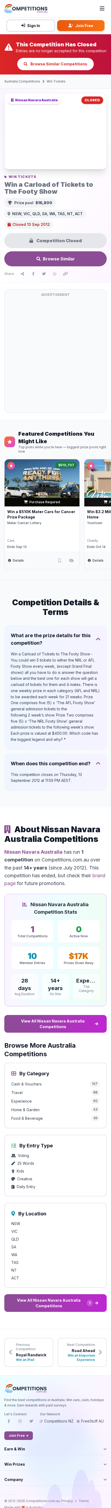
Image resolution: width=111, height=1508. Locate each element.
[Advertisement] (55, 354)
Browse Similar (59, 259)
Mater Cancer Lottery (24, 523)
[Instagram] (20, 1423)
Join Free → (19, 1436)
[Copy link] (65, 274)
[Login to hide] (71, 560)
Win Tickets (56, 81)
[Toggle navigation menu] (102, 8)
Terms (84, 1501)
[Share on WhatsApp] (54, 274)
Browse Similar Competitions (58, 64)
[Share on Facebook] (33, 274)
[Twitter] (31, 1423)
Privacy (67, 1501)
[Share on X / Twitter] (44, 274)
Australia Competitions (22, 81)
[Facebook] (8, 1423)
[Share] (22, 274)
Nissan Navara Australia (33, 852)
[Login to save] (59, 560)
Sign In (33, 25)
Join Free (84, 25)
